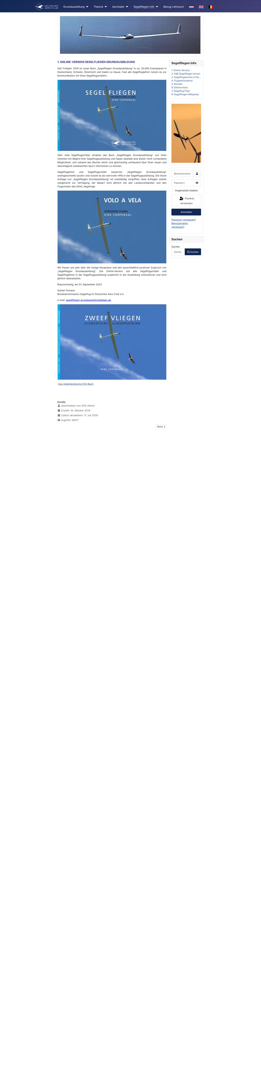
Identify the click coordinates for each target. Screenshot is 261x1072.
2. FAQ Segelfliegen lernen (185, 73)
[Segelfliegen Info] (156, 7)
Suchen (175, 246)
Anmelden (186, 211)
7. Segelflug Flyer (180, 90)
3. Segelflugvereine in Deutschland (190, 77)
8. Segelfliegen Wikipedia (185, 94)
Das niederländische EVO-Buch (75, 383)
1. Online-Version (180, 70)
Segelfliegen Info (144, 6)
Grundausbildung (74, 6)
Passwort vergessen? (183, 219)
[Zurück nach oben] (256, 1066)
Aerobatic (118, 6)
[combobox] (178, 251)
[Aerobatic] (126, 7)
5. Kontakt (176, 84)
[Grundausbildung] (86, 7)
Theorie (98, 6)
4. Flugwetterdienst (182, 80)
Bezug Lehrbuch (173, 6)
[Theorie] (105, 7)
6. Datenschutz (179, 87)
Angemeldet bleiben (186, 190)
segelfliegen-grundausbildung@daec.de (88, 300)
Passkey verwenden (187, 201)
